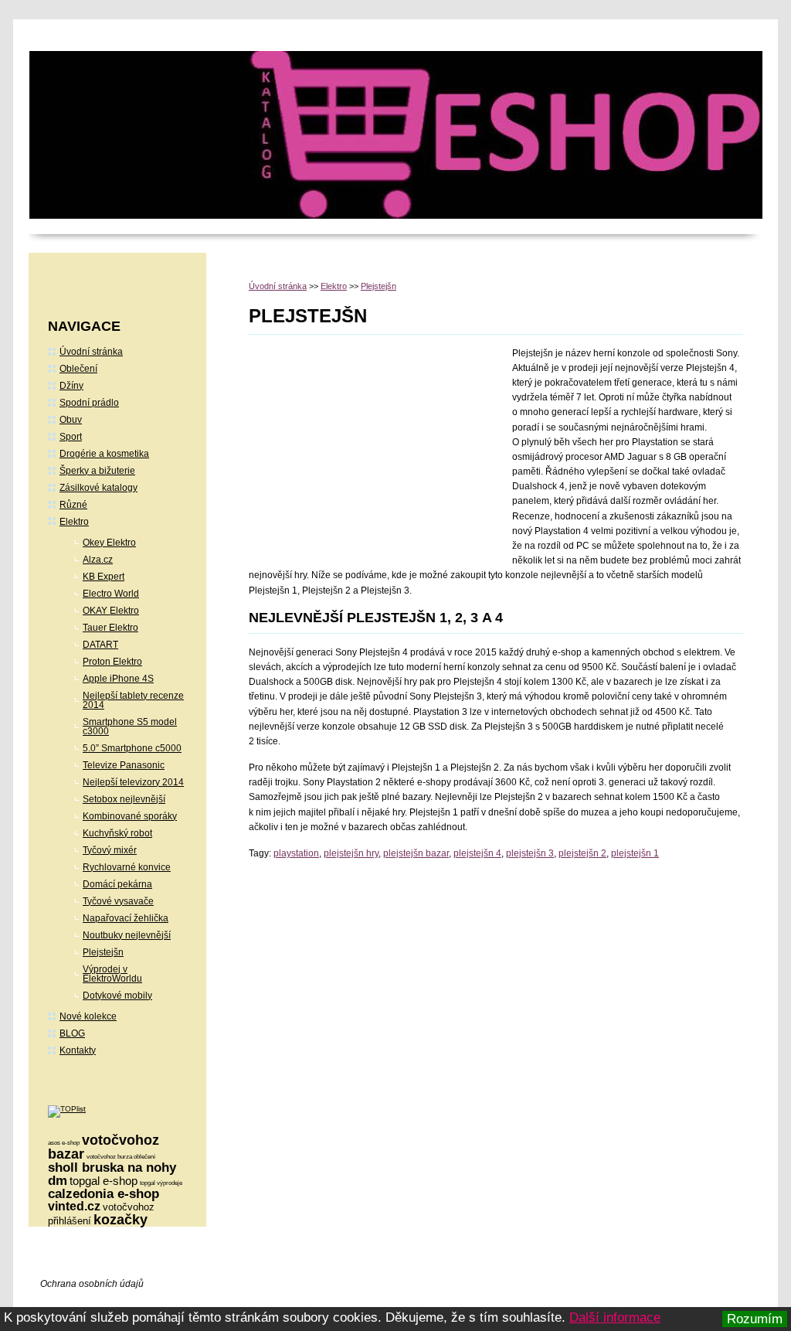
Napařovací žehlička (125, 918)
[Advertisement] (378, 450)
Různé (73, 504)
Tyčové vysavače (118, 901)
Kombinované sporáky (130, 816)
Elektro (334, 286)
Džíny (71, 385)
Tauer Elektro (110, 627)
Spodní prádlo (89, 402)
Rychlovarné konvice (127, 867)
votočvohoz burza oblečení (121, 1156)
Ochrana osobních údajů (92, 1283)
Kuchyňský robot (117, 833)
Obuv (70, 419)
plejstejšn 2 (582, 853)
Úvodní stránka (278, 286)
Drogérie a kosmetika (104, 453)
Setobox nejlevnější (124, 799)
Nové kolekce (88, 1016)
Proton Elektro (112, 661)
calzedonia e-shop (103, 1193)
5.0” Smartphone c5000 (132, 748)
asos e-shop (64, 1142)
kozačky (120, 1219)
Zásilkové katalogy (98, 487)
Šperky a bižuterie (97, 470)
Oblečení (78, 368)
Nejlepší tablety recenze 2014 (133, 700)
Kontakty (77, 1050)
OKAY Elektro (111, 610)
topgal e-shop (103, 1180)
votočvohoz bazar (103, 1147)
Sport (70, 436)
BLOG (72, 1033)
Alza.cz (98, 559)
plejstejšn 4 (477, 853)
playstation (296, 853)
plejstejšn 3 (530, 853)
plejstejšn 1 (635, 853)
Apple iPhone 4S (118, 678)
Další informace (614, 1317)
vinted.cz (74, 1206)
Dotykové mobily (117, 995)
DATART (100, 644)
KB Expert (103, 576)
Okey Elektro (109, 542)
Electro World (111, 593)
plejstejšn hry (351, 853)
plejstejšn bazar (416, 853)
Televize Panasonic (124, 765)
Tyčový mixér (110, 850)
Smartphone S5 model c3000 (130, 727)
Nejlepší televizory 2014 (133, 782)
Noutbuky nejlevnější (127, 935)
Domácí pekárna (117, 884)
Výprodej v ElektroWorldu (112, 974)
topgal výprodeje (161, 1183)
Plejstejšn (378, 286)
